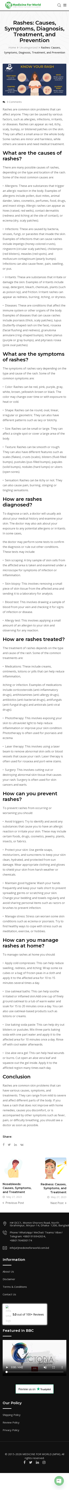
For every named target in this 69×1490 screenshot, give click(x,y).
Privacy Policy (11, 1430)
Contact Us (9, 1294)
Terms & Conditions (15, 1286)
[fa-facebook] (24, 1462)
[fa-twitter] (30, 1462)
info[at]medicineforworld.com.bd (29, 1248)
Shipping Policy (12, 1415)
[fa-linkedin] (37, 1462)
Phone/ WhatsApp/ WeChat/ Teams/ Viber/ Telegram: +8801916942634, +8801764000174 (36, 1236)
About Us (8, 1271)
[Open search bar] (59, 5)
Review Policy (11, 1422)
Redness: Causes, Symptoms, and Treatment (53, 1188)
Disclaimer (9, 1279)
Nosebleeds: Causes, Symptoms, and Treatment (17, 1188)
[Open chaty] (59, 1478)
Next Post (57, 1203)
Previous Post (14, 1203)
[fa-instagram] (43, 1462)
